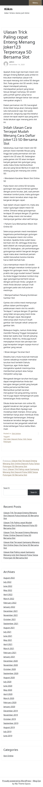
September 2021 (10, 623)
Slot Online (16, 433)
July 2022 (7, 582)
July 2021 (7, 632)
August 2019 (9, 727)
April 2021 (7, 644)
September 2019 (10, 723)
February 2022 (9, 602)
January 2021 (9, 656)
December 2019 (10, 710)
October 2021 (9, 619)
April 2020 (7, 694)
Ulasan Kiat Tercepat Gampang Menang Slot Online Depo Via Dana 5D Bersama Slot (21, 545)
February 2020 (9, 702)
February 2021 (9, 652)
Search (6, 488)
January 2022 (9, 607)
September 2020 (10, 673)
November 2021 (10, 615)
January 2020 (9, 706)
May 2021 (7, 640)
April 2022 (7, 594)
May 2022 (7, 590)
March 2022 (8, 598)
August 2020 (9, 677)
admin (11, 62)
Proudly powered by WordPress (16, 781)
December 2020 (10, 661)
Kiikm (8, 9)
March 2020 (8, 698)
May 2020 (7, 690)
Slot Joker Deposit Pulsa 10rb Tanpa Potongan (17, 440)
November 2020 (10, 665)
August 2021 (9, 627)
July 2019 (7, 731)
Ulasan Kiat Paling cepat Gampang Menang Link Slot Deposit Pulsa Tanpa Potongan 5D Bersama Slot (20, 555)
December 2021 (10, 611)
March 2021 (8, 648)
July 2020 (7, 681)
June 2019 (7, 735)
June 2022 (7, 586)
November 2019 (10, 715)
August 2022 (9, 578)
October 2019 (9, 719)
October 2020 (9, 669)
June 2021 (7, 636)
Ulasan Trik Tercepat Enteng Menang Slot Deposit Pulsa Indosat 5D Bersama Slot (21, 515)
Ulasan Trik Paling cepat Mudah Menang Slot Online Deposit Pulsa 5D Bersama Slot (20, 525)
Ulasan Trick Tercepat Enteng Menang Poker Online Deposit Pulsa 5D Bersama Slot (20, 535)
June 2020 (7, 686)
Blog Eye (37, 781)
